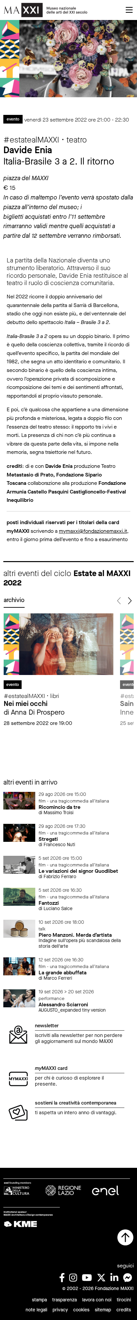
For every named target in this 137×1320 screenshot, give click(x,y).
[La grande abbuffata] (19, 965)
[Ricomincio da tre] (19, 800)
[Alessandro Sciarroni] (19, 997)
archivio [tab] (14, 600)
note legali (36, 1310)
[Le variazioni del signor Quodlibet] (19, 864)
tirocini (124, 1300)
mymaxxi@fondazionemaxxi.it (93, 530)
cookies (81, 1310)
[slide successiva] (129, 601)
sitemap (103, 1310)
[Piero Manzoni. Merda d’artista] (19, 928)
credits (123, 1310)
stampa (39, 1300)
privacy (60, 1310)
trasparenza (64, 1300)
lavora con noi (96, 1300)
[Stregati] (19, 832)
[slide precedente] (119, 601)
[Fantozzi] (19, 896)
